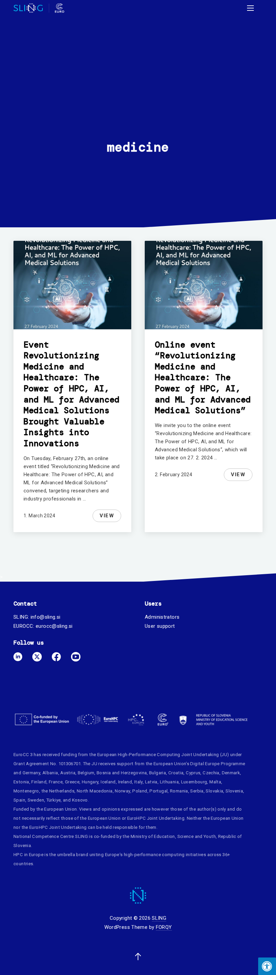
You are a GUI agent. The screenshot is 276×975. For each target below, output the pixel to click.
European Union (169, 763)
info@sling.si (46, 617)
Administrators (162, 617)
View (110, 517)
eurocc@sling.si (54, 626)
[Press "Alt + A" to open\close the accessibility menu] (267, 966)
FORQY (164, 927)
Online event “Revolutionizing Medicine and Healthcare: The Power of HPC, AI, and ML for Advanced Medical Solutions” (203, 377)
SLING (159, 918)
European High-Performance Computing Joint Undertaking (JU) (163, 754)
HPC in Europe (28, 854)
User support (160, 626)
